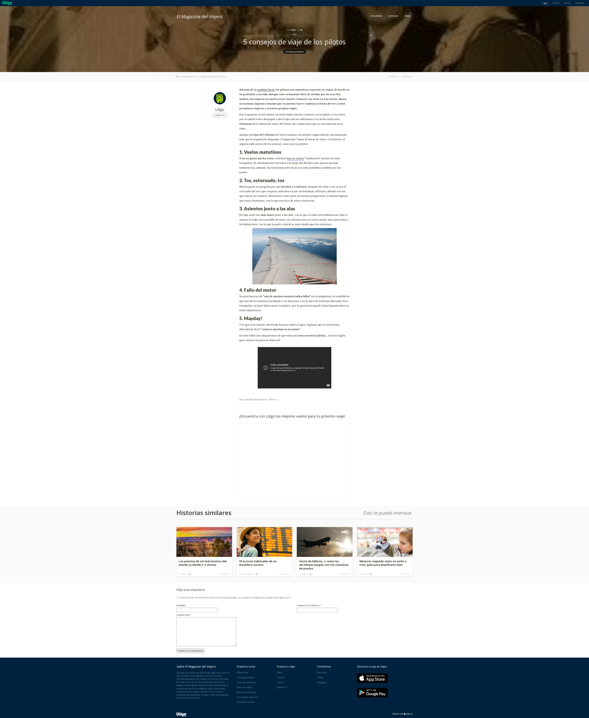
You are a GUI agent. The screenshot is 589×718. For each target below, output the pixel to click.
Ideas (407, 15)
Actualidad (376, 15)
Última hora (242, 672)
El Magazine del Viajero (199, 15)
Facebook (322, 672)
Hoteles (281, 677)
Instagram (322, 682)
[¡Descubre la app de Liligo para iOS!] (372, 678)
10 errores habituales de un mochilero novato (258, 563)
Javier (183, 574)
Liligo (304, 574)
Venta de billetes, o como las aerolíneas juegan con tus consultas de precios (323, 564)
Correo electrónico (309, 605)
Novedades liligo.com (247, 697)
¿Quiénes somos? (246, 702)
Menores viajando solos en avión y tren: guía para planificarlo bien (383, 563)
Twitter (320, 677)
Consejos (393, 15)
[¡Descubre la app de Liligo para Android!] (372, 692)
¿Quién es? (219, 115)
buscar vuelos (295, 158)
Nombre (181, 605)
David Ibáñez (247, 574)
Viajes (280, 672)
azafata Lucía (265, 89)
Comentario (184, 615)
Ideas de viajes (244, 687)
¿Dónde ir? (282, 687)
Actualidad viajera (245, 677)
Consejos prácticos (294, 51)
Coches (280, 682)
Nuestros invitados (246, 692)
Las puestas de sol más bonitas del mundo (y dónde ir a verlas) (203, 563)
